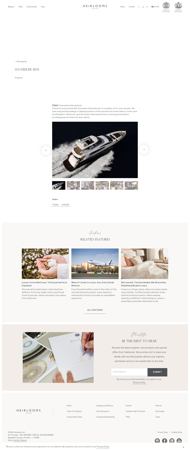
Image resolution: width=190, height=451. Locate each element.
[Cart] (147, 7)
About (122, 7)
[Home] (95, 7)
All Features (95, 310)
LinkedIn (65, 205)
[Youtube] (179, 441)
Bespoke (11, 7)
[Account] (143, 7)
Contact (132, 7)
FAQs (128, 417)
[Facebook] (165, 441)
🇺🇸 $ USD (155, 7)
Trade (20, 7)
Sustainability (31, 7)
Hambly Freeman (20, 440)
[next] (143, 149)
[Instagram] (157, 441)
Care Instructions (102, 411)
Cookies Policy (177, 432)
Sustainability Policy (74, 417)
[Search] (139, 7)
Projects (19, 78)
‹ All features (21, 62)
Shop (43, 7)
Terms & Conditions (74, 411)
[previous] (46, 150)
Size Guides (159, 411)
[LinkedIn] (172, 441)
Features (158, 406)
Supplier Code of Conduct (135, 411)
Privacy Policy (139, 382)
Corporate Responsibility (105, 417)
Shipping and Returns (104, 406)
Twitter (55, 205)
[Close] (182, 446)
